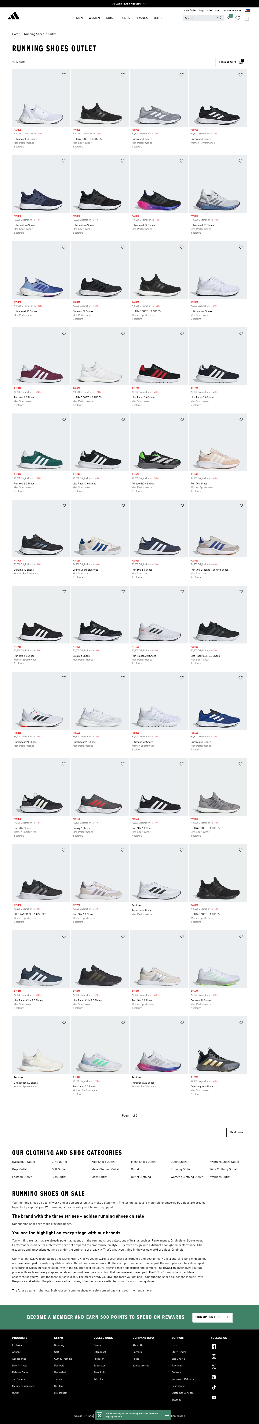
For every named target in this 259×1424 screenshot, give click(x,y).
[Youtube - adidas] (229, 1398)
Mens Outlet (99, 1177)
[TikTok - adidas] (229, 1388)
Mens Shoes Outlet (143, 1162)
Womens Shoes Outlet (224, 1162)
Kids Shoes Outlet (103, 1162)
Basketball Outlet (23, 1162)
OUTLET (159, 18)
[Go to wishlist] (237, 18)
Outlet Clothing (141, 1177)
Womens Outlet (220, 1177)
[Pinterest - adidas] (229, 1378)
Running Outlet (181, 1169)
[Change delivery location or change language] (247, 11)
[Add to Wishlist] (64, 75)
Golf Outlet (59, 1169)
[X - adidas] (229, 1367)
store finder (190, 10)
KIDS (109, 18)
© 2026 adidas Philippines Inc (167, 1416)
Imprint (144, 1416)
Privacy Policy (102, 1416)
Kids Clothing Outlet (223, 1169)
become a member (232, 10)
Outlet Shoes (179, 1162)
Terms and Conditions (125, 1416)
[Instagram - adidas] (229, 1357)
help (201, 10)
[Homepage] (14, 16)
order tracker (213, 10)
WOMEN (94, 18)
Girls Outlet (59, 1162)
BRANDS (142, 18)
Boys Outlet (19, 1169)
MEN (79, 18)
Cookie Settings (83, 1416)
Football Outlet (22, 1177)
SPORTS (124, 18)
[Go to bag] (246, 18)
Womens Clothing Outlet (187, 1177)
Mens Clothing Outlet (105, 1169)
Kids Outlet (59, 1177)
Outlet (135, 1169)
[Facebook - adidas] (229, 1347)
